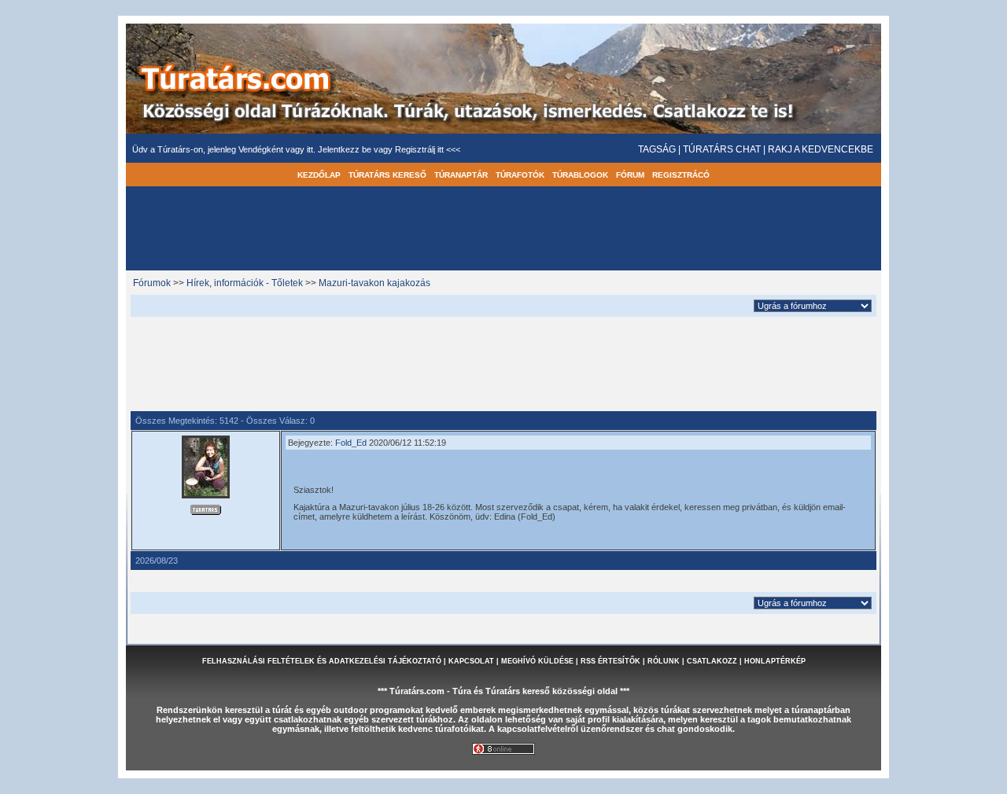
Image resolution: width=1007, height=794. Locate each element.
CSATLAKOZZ (712, 661)
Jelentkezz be (346, 149)
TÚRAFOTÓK (520, 175)
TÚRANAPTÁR (461, 175)
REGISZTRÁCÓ (681, 175)
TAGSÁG (657, 149)
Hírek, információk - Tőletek (244, 283)
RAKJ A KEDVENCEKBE (820, 149)
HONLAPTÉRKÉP (775, 661)
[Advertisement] (503, 361)
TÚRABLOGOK (580, 175)
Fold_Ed (351, 442)
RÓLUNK (663, 661)
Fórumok (152, 283)
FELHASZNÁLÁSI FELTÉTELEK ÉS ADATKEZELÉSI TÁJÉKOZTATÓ (321, 661)
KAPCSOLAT (471, 661)
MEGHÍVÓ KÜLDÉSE (537, 661)
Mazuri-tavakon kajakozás (374, 283)
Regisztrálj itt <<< (427, 149)
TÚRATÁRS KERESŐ (387, 175)
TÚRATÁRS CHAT (722, 149)
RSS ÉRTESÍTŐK (610, 661)
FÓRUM (630, 175)
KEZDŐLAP (319, 175)
